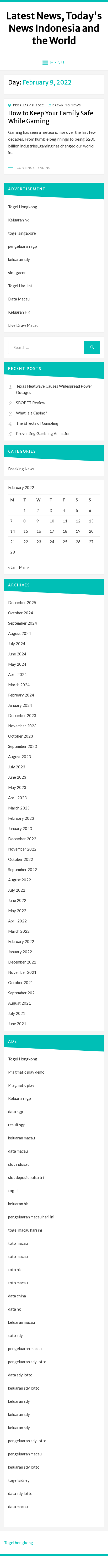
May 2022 (17, 910)
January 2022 (20, 951)
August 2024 (19, 633)
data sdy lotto (20, 1493)
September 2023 (22, 746)
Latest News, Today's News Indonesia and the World (54, 28)
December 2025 (22, 602)
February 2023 (21, 818)
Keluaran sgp (19, 1098)
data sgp (15, 1111)
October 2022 (20, 859)
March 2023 (19, 808)
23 (38, 541)
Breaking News (66, 105)
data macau (18, 1506)
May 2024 (17, 664)
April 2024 (17, 674)
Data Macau (19, 299)
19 (78, 531)
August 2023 (19, 756)
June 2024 (17, 653)
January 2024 (20, 705)
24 (52, 541)
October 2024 (20, 612)
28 (12, 552)
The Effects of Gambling (37, 423)
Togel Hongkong (22, 206)
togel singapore (22, 233)
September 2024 (22, 623)
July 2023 (16, 766)
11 (65, 520)
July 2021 (16, 1013)
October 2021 (20, 982)
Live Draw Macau (23, 325)
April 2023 (17, 797)
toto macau (18, 1256)
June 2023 (17, 777)
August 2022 (19, 879)
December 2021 (22, 962)
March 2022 (19, 931)
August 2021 (19, 1003)
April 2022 (17, 920)
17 (52, 531)
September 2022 (22, 869)
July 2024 (16, 643)
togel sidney (19, 1480)
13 (91, 520)
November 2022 (22, 849)
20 (91, 531)
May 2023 (17, 787)
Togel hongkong (18, 1542)
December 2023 (22, 715)
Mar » (24, 567)
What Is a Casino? (31, 413)
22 (25, 541)
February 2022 (21, 941)
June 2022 (17, 900)
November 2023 (22, 725)
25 (65, 541)
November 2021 (22, 972)
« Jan (12, 567)
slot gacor (17, 272)
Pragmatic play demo (26, 1072)
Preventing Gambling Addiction (43, 433)
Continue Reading (34, 168)
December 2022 (22, 838)
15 (25, 531)
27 (91, 541)
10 (52, 520)
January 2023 (20, 828)
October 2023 (20, 736)
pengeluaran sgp (22, 246)
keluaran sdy (19, 259)
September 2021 (22, 992)
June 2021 (17, 1023)
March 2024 (19, 684)
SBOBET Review (30, 402)
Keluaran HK (19, 312)
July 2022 (16, 890)
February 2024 (21, 695)
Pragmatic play (21, 1085)
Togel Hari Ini (20, 285)
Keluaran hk (18, 220)
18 (65, 531)
